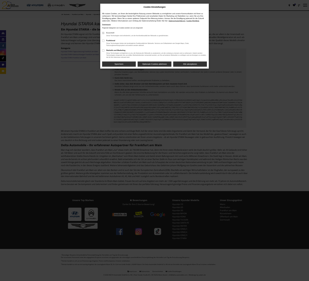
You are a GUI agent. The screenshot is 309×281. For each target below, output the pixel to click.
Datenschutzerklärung (177, 21)
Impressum (106, 24)
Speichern (119, 64)
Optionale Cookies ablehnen (154, 64)
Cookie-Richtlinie (192, 21)
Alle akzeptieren (190, 64)
